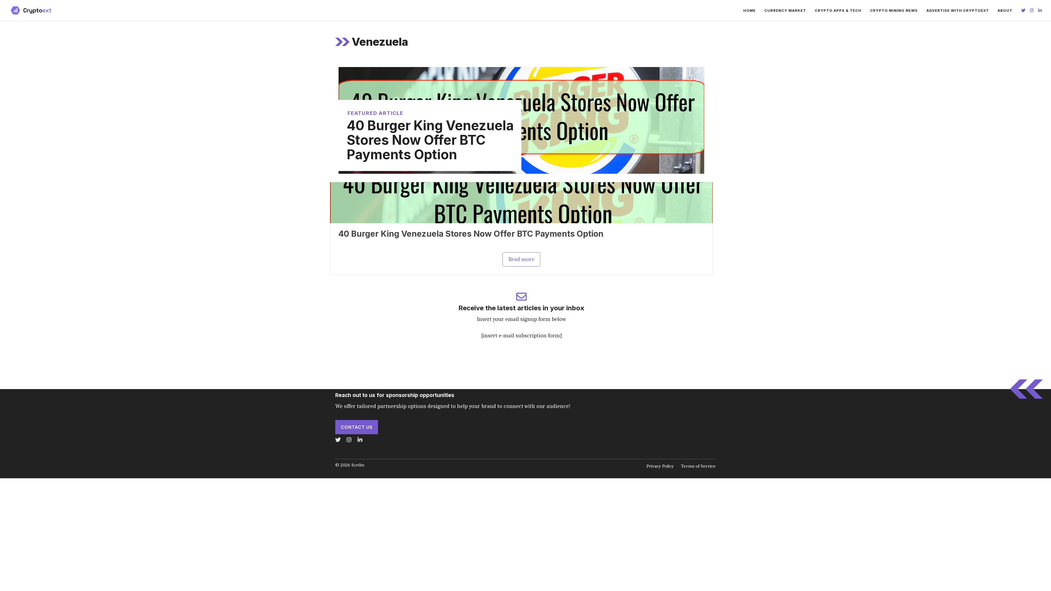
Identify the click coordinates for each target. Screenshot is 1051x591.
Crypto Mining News (894, 10)
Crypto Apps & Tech (838, 10)
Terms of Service (698, 466)
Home (749, 10)
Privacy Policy (660, 466)
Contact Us (357, 427)
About (1005, 10)
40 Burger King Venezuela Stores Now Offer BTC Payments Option (430, 140)
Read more (521, 259)
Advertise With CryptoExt (957, 10)
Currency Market (785, 10)
